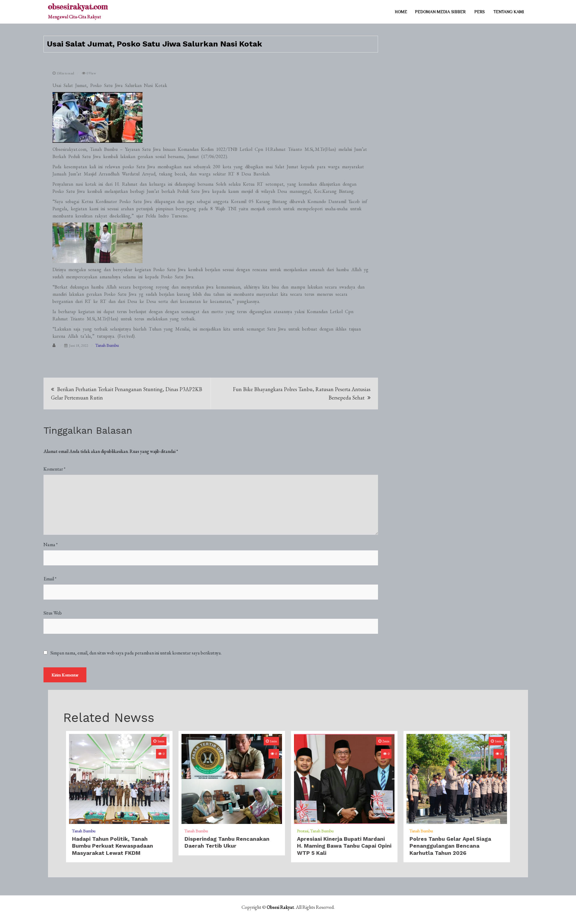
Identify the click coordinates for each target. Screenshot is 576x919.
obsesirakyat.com (78, 6)
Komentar (54, 469)
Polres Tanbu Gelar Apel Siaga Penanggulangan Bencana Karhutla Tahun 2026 (450, 846)
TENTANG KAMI (509, 11)
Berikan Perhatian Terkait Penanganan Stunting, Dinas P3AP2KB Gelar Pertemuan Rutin (126, 393)
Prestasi (302, 831)
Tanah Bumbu (107, 345)
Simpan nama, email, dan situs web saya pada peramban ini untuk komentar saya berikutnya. (136, 653)
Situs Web (53, 613)
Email (50, 579)
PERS (479, 11)
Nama (51, 544)
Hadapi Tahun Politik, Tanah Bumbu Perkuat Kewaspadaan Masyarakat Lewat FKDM (112, 846)
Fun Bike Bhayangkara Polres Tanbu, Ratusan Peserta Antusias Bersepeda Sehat (301, 393)
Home (401, 11)
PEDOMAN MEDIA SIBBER (440, 11)
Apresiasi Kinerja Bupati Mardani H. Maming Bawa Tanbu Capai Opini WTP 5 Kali (344, 846)
